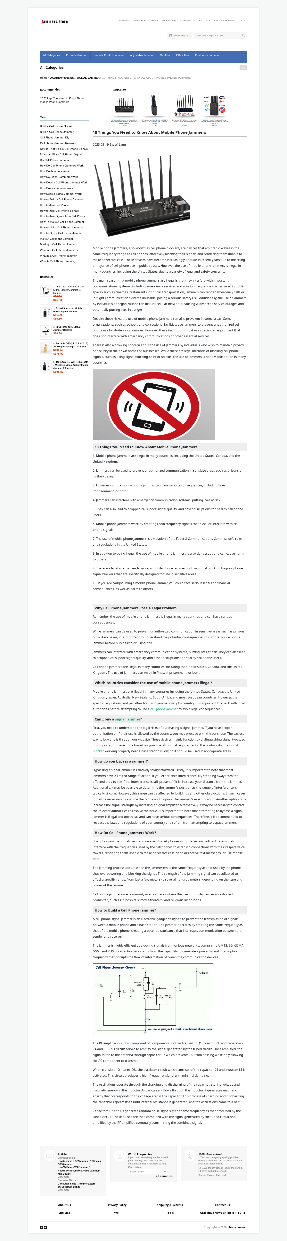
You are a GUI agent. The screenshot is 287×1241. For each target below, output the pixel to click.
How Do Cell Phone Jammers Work (62, 165)
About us (64, 1205)
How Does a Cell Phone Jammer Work (63, 182)
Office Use (182, 55)
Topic (170, 1213)
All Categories (51, 55)
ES (239, 1213)
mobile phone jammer (138, 485)
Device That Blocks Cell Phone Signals (64, 148)
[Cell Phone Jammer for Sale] (170, 107)
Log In (239, 20)
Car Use (165, 55)
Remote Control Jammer (109, 55)
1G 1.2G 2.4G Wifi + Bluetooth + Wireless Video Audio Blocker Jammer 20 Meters (70, 365)
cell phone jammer (164, 709)
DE (230, 1213)
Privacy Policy (117, 1205)
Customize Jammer (207, 55)
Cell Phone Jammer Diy (54, 137)
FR (234, 1213)
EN (224, 1213)
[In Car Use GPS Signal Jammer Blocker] (46, 331)
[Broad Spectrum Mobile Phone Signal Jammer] (46, 313)
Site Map (64, 1213)
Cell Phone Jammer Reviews (58, 143)
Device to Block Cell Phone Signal (61, 154)
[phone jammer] (54, 20)
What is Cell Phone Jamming (58, 261)
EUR (208, 20)
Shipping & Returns (170, 1205)
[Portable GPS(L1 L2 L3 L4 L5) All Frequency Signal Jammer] (46, 348)
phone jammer (236, 1227)
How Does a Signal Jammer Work (61, 193)
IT (244, 1213)
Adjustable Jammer (142, 55)
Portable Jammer (76, 55)
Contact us (222, 1205)
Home (43, 77)
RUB (216, 20)
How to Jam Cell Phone (54, 205)
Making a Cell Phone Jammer (58, 244)
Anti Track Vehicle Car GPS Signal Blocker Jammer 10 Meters (69, 289)
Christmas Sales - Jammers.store (76, 1183)
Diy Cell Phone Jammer (54, 160)
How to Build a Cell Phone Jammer (61, 199)
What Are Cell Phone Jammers (59, 250)
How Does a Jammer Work (56, 188)
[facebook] (41, 1227)
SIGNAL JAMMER (88, 77)
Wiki (117, 1213)
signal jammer (127, 719)
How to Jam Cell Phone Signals (59, 210)
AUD (201, 20)
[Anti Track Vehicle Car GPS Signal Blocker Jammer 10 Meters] (46, 291)
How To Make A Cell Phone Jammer (62, 221)
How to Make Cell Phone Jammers (61, 227)
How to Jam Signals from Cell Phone (62, 216)
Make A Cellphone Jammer (56, 238)
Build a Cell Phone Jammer (57, 131)
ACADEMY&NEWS (62, 77)
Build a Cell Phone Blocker (56, 126)
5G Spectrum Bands (69, 1187)
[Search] (244, 35)
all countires (164, 1176)
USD (194, 20)
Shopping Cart (139, 20)
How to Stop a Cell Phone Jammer (61, 233)
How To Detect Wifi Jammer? (74, 1167)
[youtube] (45, 1227)
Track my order (169, 20)
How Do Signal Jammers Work (59, 176)
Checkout (154, 20)
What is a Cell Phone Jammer (58, 255)
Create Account (228, 20)
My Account (124, 20)
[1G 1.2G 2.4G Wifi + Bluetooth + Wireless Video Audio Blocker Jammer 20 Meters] (46, 366)
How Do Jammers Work (54, 171)
